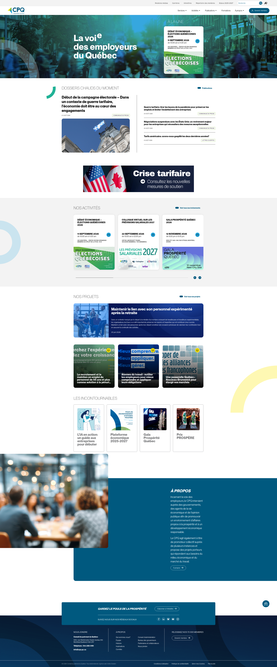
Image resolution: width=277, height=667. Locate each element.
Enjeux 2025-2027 (226, 3)
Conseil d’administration (146, 637)
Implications (120, 646)
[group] (94, 242)
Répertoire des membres (205, 3)
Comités (119, 649)
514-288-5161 (84, 646)
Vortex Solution (111, 664)
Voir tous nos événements (190, 208)
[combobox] (250, 3)
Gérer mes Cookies (198, 664)
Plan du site (211, 664)
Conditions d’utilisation (161, 664)
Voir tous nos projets (192, 297)
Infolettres (188, 3)
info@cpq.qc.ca (80, 650)
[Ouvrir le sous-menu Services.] (186, 10)
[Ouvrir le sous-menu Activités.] (199, 10)
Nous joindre (142, 646)
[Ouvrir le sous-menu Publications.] (216, 10)
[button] (194, 277)
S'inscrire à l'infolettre (266, 603)
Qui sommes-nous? (123, 637)
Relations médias (161, 3)
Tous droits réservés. (92, 664)
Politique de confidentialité (180, 664)
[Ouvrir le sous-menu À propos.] (243, 10)
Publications (207, 88)
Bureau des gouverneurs (147, 640)
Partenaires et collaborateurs (148, 643)
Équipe (118, 640)
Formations (226, 10)
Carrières (176, 3)
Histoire (119, 643)
